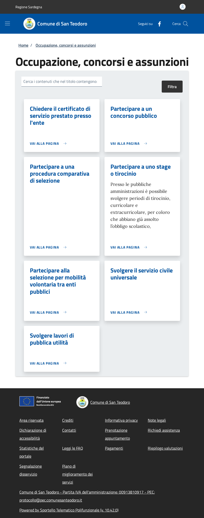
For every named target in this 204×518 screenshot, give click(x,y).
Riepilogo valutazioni (165, 448)
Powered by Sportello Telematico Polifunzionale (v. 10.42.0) (68, 510)
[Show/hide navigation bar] (7, 23)
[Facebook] (157, 23)
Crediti (67, 420)
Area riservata (31, 420)
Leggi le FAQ (72, 448)
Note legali (157, 420)
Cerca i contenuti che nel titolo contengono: (60, 81)
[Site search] (186, 24)
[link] (49, 143)
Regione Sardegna (28, 6)
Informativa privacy (121, 420)
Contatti (69, 430)
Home (23, 45)
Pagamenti (114, 448)
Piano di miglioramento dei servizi (77, 474)
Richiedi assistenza (164, 430)
